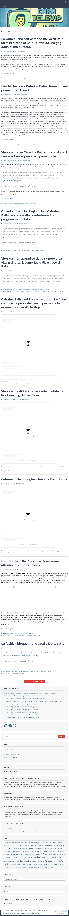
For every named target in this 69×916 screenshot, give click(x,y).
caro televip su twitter (8, 78)
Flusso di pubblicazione (13, 754)
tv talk (45, 867)
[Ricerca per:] (30, 736)
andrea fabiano (51, 843)
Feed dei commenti (11, 757)
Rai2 (19, 553)
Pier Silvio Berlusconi (28, 861)
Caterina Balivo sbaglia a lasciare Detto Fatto (34, 479)
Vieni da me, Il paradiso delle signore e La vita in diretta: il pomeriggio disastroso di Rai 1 (31, 262)
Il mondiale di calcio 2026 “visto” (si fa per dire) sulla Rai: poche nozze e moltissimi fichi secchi (34, 701)
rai (46, 860)
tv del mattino (4, 381)
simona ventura (59, 864)
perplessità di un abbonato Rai (10, 144)
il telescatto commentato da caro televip (24, 671)
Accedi (8, 752)
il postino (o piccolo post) (33, 289)
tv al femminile (17, 250)
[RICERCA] (66, 2)
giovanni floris (24, 854)
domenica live (15, 851)
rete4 (26, 864)
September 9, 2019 (30, 186)
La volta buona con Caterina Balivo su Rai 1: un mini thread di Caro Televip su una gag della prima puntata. (32, 43)
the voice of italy (37, 867)
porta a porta (40, 861)
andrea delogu (43, 842)
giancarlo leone (15, 854)
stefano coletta (24, 867)
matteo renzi (28, 857)
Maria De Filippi (16, 857)
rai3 (6, 864)
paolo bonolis (17, 861)
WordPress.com (10, 760)
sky (5, 867)
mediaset (37, 857)
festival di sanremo (43, 851)
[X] (15, 726)
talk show (5, 203)
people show (33, 467)
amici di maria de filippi (31, 843)
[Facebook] (10, 726)
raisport (18, 864)
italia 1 (39, 854)
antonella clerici (19, 845)
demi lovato (13, 635)
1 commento (20, 270)
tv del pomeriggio (22, 78)
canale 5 (60, 845)
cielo (55, 848)
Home (4, 2)
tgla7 (32, 867)
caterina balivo (33, 78)
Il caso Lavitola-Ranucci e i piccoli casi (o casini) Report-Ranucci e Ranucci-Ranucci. (30, 693)
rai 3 (9, 864)
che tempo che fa (49, 848)
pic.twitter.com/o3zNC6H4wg (28, 656)
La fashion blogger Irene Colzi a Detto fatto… (33, 643)
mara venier (7, 857)
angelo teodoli (6, 291)
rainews (13, 864)
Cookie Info (9, 828)
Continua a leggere (8, 73)
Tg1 (30, 867)
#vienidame (54, 178)
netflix (12, 861)
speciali (30, 2)
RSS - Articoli (9, 903)
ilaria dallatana (34, 635)
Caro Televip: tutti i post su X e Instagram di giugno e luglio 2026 (25, 698)
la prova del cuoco (21, 383)
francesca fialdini (22, 291)
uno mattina (50, 867)
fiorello (53, 851)
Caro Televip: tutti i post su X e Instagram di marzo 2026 (22, 709)
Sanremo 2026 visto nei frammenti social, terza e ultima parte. (24, 715)
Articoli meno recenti (34, 681)
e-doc (4, 6)
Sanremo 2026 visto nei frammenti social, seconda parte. (22, 717)
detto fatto (13, 553)
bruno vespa (52, 845)
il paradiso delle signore (33, 291)
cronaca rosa (6, 633)
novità (48, 379)
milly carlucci (52, 857)
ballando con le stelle (28, 845)
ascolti (4, 289)
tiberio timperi (53, 291)
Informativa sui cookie (36, 913)
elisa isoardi (13, 383)
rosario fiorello (32, 864)
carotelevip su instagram (27, 379)
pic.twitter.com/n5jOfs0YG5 (12, 181)
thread (15, 78)
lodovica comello (59, 854)
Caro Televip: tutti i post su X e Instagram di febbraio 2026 (23, 712)
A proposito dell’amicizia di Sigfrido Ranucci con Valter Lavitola (24, 696)
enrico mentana (23, 851)
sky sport (9, 867)
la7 (42, 854)
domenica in (7, 851)
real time (22, 864)
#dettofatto (14, 656)
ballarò (36, 845)
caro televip (12, 2)
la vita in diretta (43, 291)
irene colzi (18, 673)
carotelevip (31, 848)
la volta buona (40, 78)
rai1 (45, 78)
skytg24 (13, 867)
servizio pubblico (40, 864)
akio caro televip (12, 843)
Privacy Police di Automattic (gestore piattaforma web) (22, 831)
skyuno (17, 867)
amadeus (20, 842)
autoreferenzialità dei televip (13, 379)
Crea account (9, 749)
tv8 (43, 867)
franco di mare (7, 854)
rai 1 (28, 203)
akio (15, 51)
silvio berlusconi (49, 864)
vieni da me (33, 203)
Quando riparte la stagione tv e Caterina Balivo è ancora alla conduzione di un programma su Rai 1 (30, 215)
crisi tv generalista (22, 289)
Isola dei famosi (30, 854)
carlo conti (13, 848)
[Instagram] (6, 726)
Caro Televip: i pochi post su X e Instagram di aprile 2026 (22, 707)
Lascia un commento (24, 51)
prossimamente (22, 144)
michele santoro (45, 857)
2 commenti (22, 569)
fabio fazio (31, 851)
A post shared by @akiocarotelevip (28, 372)
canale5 (7, 848)
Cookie (22, 2)
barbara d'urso (43, 846)
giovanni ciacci (26, 635)
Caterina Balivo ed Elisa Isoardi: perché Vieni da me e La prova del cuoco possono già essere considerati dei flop (34, 303)
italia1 (36, 854)
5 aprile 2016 (28, 661)
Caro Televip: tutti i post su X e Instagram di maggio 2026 (22, 704)
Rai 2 (62, 861)
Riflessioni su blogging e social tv (46, 2)
